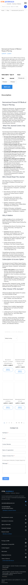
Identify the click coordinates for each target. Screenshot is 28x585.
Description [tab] (6, 95)
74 (16, 422)
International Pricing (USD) (8, 544)
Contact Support (5, 547)
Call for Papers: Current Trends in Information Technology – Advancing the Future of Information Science (14, 573)
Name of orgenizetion (8, 450)
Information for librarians (7, 521)
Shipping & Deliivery (6, 555)
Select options (8, 370)
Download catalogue (6, 528)
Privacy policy (5, 582)
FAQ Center (4, 551)
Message (5, 463)
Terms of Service (6, 558)
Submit (5, 478)
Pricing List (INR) (5, 540)
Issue (18, 74)
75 (18, 422)
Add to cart (7, 87)
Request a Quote (5, 531)
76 (21, 422)
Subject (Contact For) (8, 455)
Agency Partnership (6, 524)
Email (4, 438)
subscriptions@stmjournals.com (8, 503)
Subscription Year (5, 76)
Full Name (5, 432)
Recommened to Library (7, 517)
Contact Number (6, 444)
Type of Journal (12, 76)
